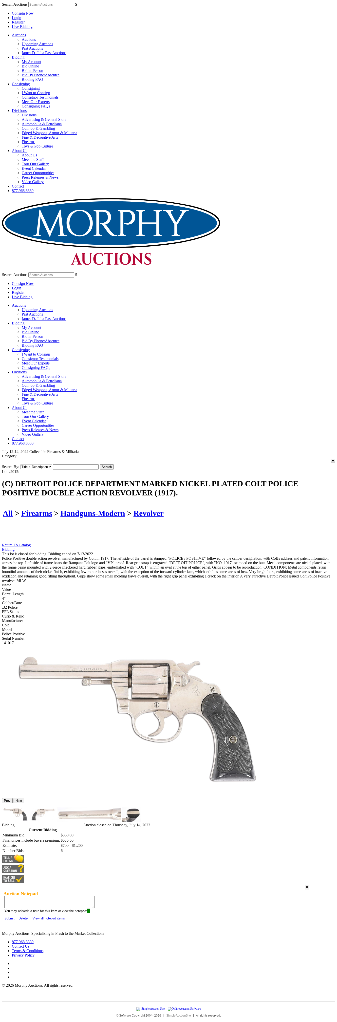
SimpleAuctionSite (178, 1015)
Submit (9, 918)
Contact (18, 186)
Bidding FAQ (32, 79)
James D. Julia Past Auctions (44, 53)
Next (19, 801)
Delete (23, 918)
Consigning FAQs (36, 106)
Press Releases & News (40, 177)
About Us (19, 151)
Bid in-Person (32, 70)
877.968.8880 (23, 191)
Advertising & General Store (44, 119)
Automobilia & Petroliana (42, 124)
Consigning (21, 84)
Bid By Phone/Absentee (40, 75)
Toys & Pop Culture (37, 146)
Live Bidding (22, 26)
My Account (31, 62)
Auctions (19, 35)
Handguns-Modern (92, 513)
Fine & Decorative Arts (40, 137)
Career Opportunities (38, 173)
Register (18, 22)
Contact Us (20, 946)
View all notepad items (49, 918)
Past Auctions (32, 48)
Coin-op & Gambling (38, 128)
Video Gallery (33, 182)
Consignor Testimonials (40, 97)
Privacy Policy (23, 955)
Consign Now (23, 13)
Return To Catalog (16, 545)
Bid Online (30, 66)
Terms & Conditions (27, 951)
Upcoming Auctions (37, 44)
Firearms (28, 142)
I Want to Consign (36, 93)
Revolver (148, 513)
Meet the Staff (33, 159)
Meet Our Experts (36, 102)
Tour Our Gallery (35, 164)
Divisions (19, 110)
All (8, 513)
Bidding (18, 57)
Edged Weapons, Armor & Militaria (49, 133)
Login (16, 18)
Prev (7, 801)
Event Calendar (34, 168)
